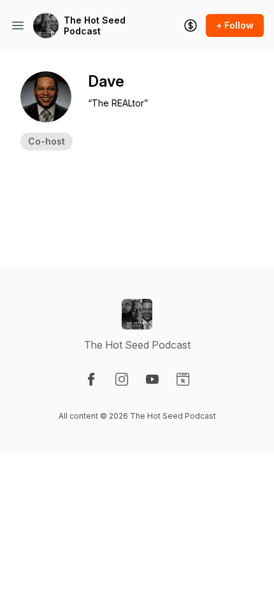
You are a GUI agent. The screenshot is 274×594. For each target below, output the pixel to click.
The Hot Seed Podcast (95, 26)
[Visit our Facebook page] (91, 379)
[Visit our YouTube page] (152, 379)
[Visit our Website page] (183, 379)
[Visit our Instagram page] (121, 379)
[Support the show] (190, 25)
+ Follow (235, 25)
